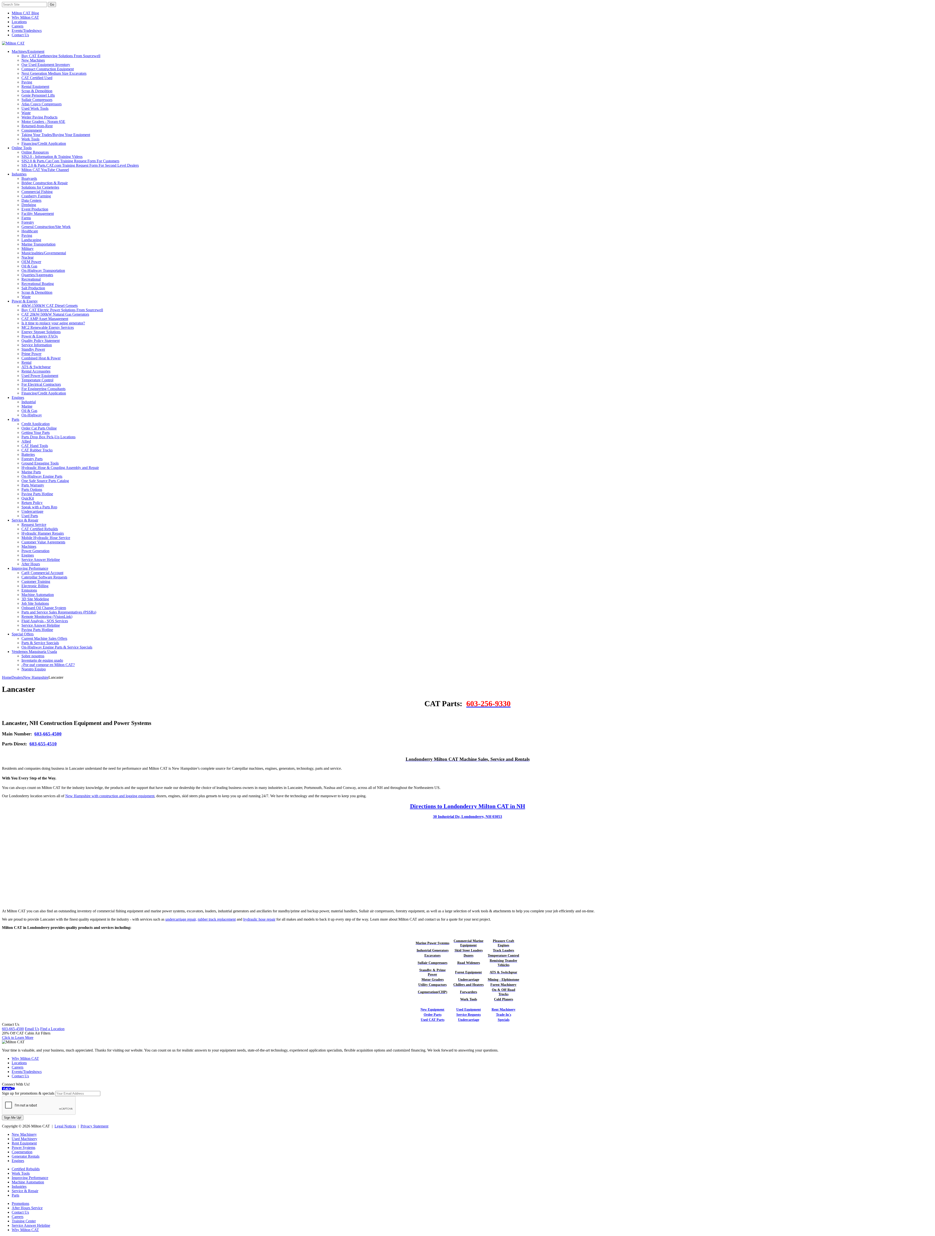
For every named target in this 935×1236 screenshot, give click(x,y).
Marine (26, 406)
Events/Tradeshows (27, 30)
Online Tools (22, 148)
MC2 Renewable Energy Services (47, 327)
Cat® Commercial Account (42, 573)
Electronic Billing (34, 586)
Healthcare (29, 231)
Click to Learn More (17, 1037)
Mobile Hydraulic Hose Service (45, 538)
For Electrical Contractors (41, 384)
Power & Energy (25, 301)
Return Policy (32, 503)
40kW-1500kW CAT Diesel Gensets (49, 305)
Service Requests (468, 1014)
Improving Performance (30, 568)
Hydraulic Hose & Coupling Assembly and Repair (60, 468)
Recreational (31, 279)
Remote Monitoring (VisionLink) (46, 616)
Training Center (24, 1221)
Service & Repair (25, 520)
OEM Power (31, 262)
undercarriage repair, (181, 919)
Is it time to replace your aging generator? (53, 323)
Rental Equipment (35, 86)
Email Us (32, 1029)
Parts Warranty (32, 485)
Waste (26, 113)
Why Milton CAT (25, 17)
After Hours (30, 564)
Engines (18, 397)
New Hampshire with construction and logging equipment (109, 796)
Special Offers (23, 634)
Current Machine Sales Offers (44, 638)
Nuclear (27, 257)
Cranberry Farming (36, 196)
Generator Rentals (25, 1156)
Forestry (27, 222)
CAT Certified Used (36, 78)
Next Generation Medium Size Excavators (53, 73)
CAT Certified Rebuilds (39, 529)
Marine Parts (31, 472)
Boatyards (29, 178)
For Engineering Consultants (43, 389)
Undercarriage (32, 511)
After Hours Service (27, 1208)
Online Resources (35, 152)
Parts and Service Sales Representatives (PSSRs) (58, 612)
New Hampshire (35, 677)
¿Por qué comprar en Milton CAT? (48, 665)
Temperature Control (37, 380)
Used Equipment (468, 1009)
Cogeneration (22, 1152)
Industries (19, 174)
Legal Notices (65, 1126)
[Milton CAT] (13, 43)
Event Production (34, 209)
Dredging (28, 205)
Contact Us (20, 35)
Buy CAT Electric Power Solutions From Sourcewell (62, 310)
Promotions (20, 1203)
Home (6, 677)
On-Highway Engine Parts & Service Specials (56, 647)
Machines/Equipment (28, 51)
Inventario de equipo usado (42, 660)
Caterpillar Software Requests (44, 577)
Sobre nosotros (32, 656)
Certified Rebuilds (26, 1169)
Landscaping (31, 240)
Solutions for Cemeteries (40, 187)
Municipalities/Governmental (43, 253)
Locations (19, 22)
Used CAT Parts (432, 1020)
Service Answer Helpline (40, 560)
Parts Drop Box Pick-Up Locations (48, 437)
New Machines (33, 60)
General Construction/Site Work (46, 227)
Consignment (31, 130)
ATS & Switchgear (36, 367)
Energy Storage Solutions (41, 332)
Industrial (28, 402)
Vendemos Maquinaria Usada (34, 652)
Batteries (28, 454)
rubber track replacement (217, 919)
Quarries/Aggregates (37, 275)
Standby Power (33, 349)
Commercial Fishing (37, 192)
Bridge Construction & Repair (44, 183)
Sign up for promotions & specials (28, 1093)
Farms (26, 218)
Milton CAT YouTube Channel (45, 170)
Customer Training (35, 581)
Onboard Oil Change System (43, 608)
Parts (15, 419)
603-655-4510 (43, 743)
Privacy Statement (94, 1126)
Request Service (33, 524)
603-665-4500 (48, 733)
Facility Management (37, 213)
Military (27, 249)
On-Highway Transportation (43, 270)
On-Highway (31, 415)
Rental (26, 362)
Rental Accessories (35, 371)
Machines (28, 546)
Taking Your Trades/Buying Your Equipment (55, 135)
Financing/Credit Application (43, 143)
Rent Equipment (24, 1143)
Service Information (36, 345)
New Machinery (24, 1134)
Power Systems (23, 1147)
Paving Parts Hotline (37, 494)
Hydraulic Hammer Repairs (42, 533)
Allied (26, 441)
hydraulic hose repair (259, 919)
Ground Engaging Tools (40, 463)
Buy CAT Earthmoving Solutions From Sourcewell (60, 56)
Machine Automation (37, 595)
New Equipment (432, 1009)
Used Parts (29, 516)
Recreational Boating (37, 284)
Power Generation (35, 551)
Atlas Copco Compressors (41, 104)
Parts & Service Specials (40, 643)
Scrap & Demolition (36, 91)
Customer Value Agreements (43, 542)
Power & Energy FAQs (39, 336)
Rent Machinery (503, 1009)
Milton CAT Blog (25, 13)
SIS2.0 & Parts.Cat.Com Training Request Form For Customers (70, 161)
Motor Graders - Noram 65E (43, 121)
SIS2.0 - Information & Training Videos (52, 157)
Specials (503, 1020)
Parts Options (31, 489)
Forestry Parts (32, 459)
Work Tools (30, 139)
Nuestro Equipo (33, 669)
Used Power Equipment (39, 376)
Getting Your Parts (35, 432)
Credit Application (35, 424)
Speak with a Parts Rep (39, 507)
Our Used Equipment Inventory (45, 65)
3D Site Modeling (35, 599)
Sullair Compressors (36, 100)
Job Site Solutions (35, 603)
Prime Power (31, 354)
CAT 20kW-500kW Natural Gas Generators (55, 314)
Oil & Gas (29, 266)
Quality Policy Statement (40, 341)
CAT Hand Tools (34, 446)
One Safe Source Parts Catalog (45, 481)
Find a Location (52, 1029)
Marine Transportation (38, 244)
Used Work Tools (34, 108)
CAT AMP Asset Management (44, 319)
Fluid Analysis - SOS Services (44, 621)
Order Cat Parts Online (39, 428)
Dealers (17, 677)
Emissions (29, 590)
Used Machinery (24, 1139)
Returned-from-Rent (37, 126)
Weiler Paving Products (39, 117)
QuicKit (27, 498)
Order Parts (432, 1014)
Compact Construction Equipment (47, 69)
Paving (26, 82)
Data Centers (31, 200)
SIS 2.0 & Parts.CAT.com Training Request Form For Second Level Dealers (80, 165)
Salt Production (33, 288)
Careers (17, 26)
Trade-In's (503, 1014)
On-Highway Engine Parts (41, 476)
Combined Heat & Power (41, 358)
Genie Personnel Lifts (38, 95)
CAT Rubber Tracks (37, 450)
